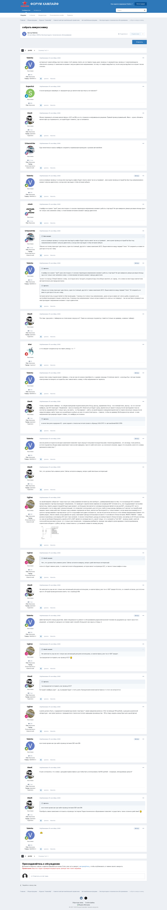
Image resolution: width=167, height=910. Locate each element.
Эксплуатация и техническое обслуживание (56, 35)
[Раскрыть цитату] (42, 236)
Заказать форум (92, 907)
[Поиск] (145, 10)
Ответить (139, 42)
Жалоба (52, 78)
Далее (30, 50)
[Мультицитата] (41, 78)
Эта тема (137, 10)
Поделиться (123, 34)
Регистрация (141, 4)
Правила (70, 15)
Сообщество (26, 10)
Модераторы (42, 15)
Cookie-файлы (90, 902)
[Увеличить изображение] (71, 657)
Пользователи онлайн (57, 15)
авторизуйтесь (84, 866)
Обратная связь (77, 902)
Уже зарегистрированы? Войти (121, 4)
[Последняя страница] (34, 50)
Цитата (46, 78)
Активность (37, 10)
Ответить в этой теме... (40, 876)
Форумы (23, 15)
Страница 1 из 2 (43, 50)
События (32, 15)
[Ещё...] (143, 58)
